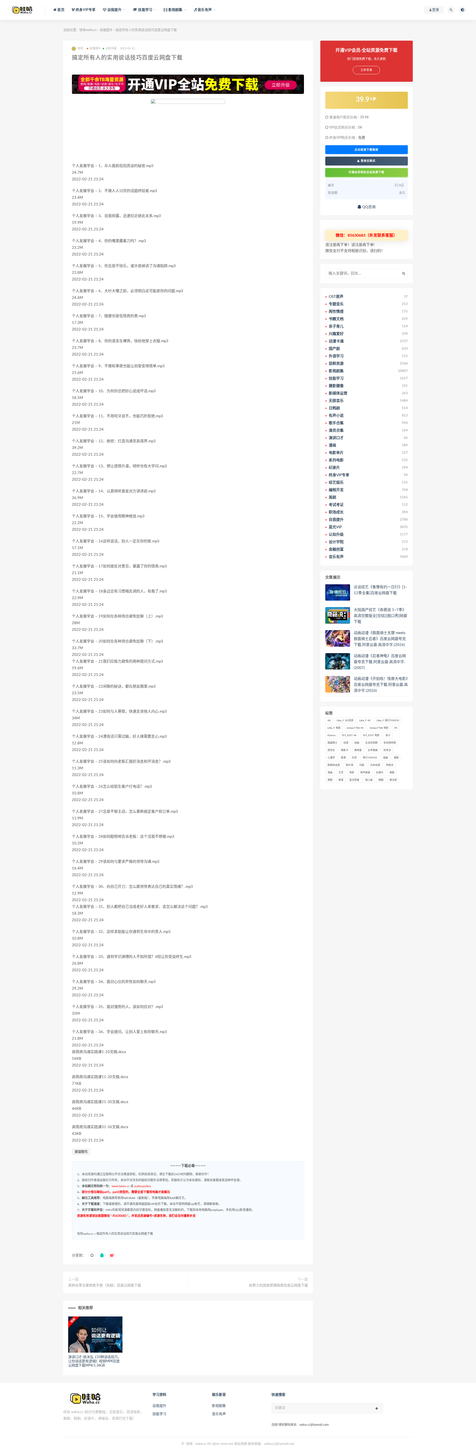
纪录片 (380, 772)
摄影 (396, 757)
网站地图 (240, 1444)
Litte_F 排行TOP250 (388, 720)
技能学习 (159, 1414)
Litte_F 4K (365, 720)
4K (329, 720)
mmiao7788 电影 (379, 728)
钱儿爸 (369, 780)
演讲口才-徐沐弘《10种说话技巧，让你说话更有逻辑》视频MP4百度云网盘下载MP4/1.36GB (94, 1361)
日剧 (361, 765)
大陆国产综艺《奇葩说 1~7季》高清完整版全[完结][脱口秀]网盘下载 (380, 616)
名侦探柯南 (390, 743)
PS (395, 728)
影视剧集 (219, 1406)
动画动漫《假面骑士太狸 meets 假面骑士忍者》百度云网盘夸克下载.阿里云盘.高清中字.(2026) (380, 639)
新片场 (349, 765)
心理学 (331, 757)
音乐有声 (219, 1414)
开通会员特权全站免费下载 (366, 172)
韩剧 (381, 780)
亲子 (388, 735)
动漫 (345, 743)
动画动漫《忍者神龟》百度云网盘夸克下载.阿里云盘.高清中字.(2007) (380, 662)
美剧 (391, 772)
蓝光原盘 (354, 780)
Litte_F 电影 (334, 728)
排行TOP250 (370, 757)
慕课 (343, 757)
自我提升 (106, 30)
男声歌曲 (365, 772)
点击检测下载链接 (366, 149)
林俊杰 (389, 765)
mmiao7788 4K (355, 728)
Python (331, 735)
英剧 (329, 780)
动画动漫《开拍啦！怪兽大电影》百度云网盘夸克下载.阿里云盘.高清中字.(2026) (381, 685)
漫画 (329, 772)
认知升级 (111, 48)
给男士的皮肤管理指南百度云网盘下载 (278, 1285)
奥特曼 (358, 750)
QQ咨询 (368, 207)
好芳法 (387, 750)
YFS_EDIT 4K (349, 735)
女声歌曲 (373, 750)
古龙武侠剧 (371, 743)
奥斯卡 (344, 750)
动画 (356, 743)
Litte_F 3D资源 (345, 720)
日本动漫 (375, 765)
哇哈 (189, 1444)
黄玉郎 (393, 780)
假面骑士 (332, 743)
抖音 (354, 757)
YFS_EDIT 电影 (371, 735)
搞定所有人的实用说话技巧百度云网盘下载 (124, 1233)
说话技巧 (81, 1151)
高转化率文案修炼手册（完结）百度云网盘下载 (104, 1285)
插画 (385, 757)
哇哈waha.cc (88, 30)
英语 (340, 780)
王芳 (340, 772)
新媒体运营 (333, 765)
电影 (351, 772)
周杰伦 (331, 750)
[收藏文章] (92, 1255)
